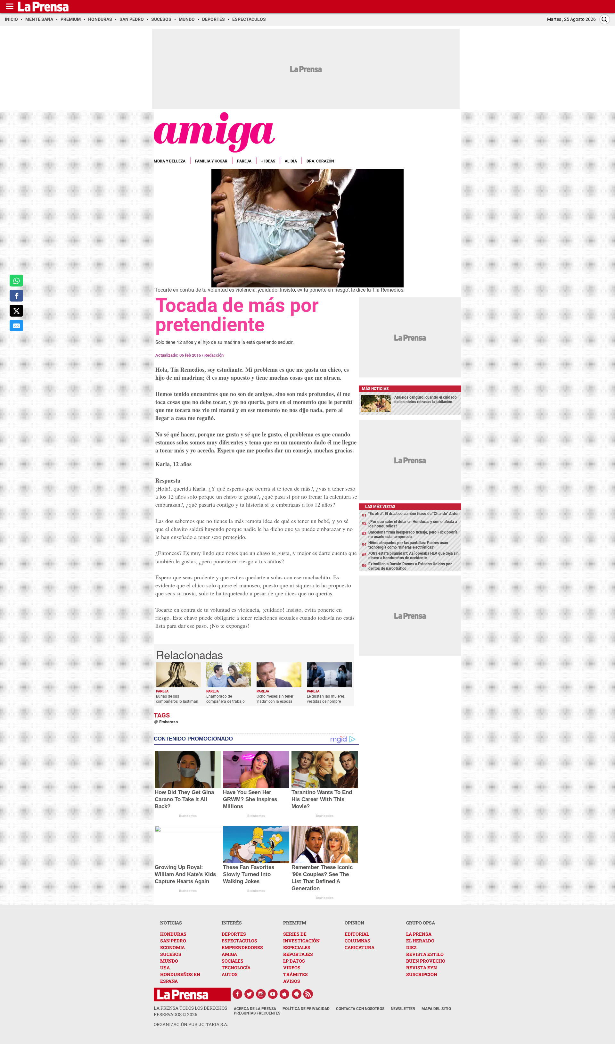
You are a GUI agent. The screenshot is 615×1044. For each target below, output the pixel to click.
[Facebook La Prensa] (237, 994)
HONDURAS (173, 934)
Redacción (214, 355)
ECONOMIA (172, 947)
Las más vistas (380, 506)
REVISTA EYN (421, 968)
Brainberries (188, 815)
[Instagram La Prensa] (261, 994)
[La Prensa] (183, 994)
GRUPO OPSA (420, 923)
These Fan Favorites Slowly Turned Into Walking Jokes (248, 874)
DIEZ (411, 947)
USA (165, 968)
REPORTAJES (298, 954)
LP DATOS (294, 961)
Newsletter (403, 1009)
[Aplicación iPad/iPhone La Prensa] (285, 994)
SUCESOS (170, 954)
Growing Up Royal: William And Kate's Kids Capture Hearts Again (185, 874)
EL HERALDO (420, 941)
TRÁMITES (295, 974)
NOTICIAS (171, 923)
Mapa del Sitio (436, 1009)
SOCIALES (232, 961)
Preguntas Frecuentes (257, 1013)
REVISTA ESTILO (425, 954)
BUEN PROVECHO (425, 961)
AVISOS (291, 981)
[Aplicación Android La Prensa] (296, 994)
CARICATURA (359, 947)
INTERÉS (232, 923)
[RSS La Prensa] (308, 994)
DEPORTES (234, 934)
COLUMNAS (357, 941)
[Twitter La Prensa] (249, 994)
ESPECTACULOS (239, 941)
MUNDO (169, 961)
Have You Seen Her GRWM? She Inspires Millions (250, 799)
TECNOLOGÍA (236, 968)
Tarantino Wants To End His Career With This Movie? (321, 799)
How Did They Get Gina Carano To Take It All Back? (184, 799)
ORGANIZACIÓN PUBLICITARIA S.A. (191, 1024)
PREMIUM (294, 923)
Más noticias (375, 388)
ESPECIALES (296, 947)
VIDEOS (291, 968)
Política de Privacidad (306, 1009)
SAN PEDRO (173, 941)
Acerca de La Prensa (255, 1009)
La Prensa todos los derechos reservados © (190, 1011)
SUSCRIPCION (421, 974)
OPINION (354, 923)
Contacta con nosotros (360, 1009)
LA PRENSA (418, 934)
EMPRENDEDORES (242, 947)
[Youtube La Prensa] (273, 994)
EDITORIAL (357, 934)
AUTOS (230, 974)
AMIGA (229, 954)
